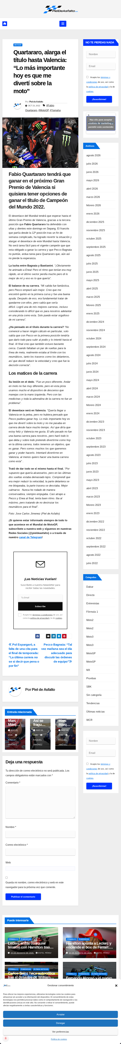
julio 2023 (92, 463)
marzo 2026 (93, 197)
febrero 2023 (93, 505)
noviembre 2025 (95, 230)
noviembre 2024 (95, 330)
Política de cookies (59, 1039)
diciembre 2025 (95, 222)
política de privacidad (39, 618)
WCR (89, 720)
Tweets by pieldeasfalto (101, 123)
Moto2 (89, 620)
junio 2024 (92, 371)
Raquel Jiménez (12, 742)
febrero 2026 (93, 205)
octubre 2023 (93, 438)
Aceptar (61, 1014)
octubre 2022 (93, 538)
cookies (58, 618)
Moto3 (89, 636)
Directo (90, 595)
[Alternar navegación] (62, 24)
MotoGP (17, 45)
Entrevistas (92, 603)
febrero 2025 (93, 305)
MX (88, 670)
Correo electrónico (17, 844)
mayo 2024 (92, 380)
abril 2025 (92, 288)
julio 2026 (92, 163)
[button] (116, 985)
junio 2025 (92, 272)
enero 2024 (92, 413)
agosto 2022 (93, 555)
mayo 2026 (92, 180)
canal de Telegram (30, 537)
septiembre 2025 (96, 247)
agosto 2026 (93, 155)
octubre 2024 (93, 338)
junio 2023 (92, 471)
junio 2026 (92, 172)
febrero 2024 (93, 405)
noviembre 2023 (95, 430)
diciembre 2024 (95, 322)
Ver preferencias (60, 1031)
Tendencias (93, 703)
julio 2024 (92, 363)
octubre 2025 (93, 238)
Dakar (89, 586)
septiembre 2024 (96, 346)
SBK (89, 686)
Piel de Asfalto (36, 101)
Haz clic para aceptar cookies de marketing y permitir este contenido (100, 123)
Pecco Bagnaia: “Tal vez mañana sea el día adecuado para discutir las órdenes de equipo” (56, 653)
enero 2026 (92, 213)
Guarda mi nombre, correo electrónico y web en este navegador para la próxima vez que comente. (35, 885)
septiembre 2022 (96, 546)
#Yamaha (55, 110)
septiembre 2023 (96, 446)
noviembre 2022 (95, 530)
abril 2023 (92, 488)
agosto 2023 (93, 455)
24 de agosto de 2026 (22, 953)
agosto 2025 (93, 255)
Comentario (13, 782)
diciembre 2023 (95, 421)
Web (8, 862)
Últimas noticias (95, 711)
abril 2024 (92, 388)
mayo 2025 (92, 280)
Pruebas (91, 678)
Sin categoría (94, 695)
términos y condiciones (42, 614)
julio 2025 (92, 263)
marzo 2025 (93, 297)
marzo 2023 (93, 496)
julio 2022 (92, 563)
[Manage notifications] (5, 1038)
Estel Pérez (45, 953)
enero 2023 (92, 513)
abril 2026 (92, 188)
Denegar (60, 1023)
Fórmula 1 (92, 611)
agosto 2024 (93, 355)
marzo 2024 (93, 396)
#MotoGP (43, 110)
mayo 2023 (92, 480)
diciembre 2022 (95, 521)
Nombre (11, 827)
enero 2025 (92, 313)
